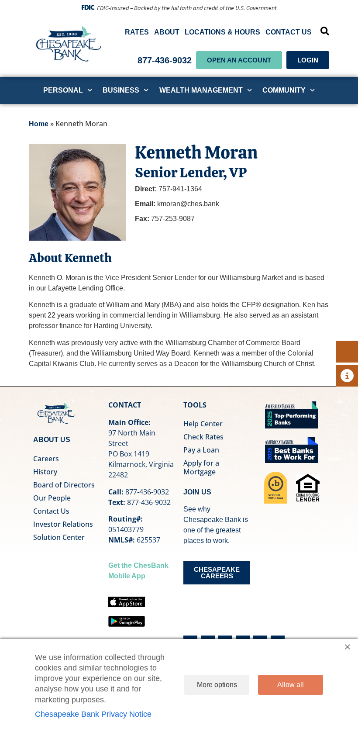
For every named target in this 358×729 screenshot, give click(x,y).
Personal (63, 90)
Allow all (290, 684)
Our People (52, 498)
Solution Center (59, 537)
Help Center (203, 423)
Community (284, 90)
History (45, 472)
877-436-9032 (165, 60)
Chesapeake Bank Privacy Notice (93, 714)
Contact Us (288, 32)
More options (217, 684)
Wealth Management (201, 90)
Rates (137, 32)
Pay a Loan (201, 450)
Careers (46, 458)
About (166, 32)
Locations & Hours (222, 32)
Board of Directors (64, 485)
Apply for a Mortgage (201, 467)
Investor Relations (63, 524)
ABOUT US (51, 439)
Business (121, 90)
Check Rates (203, 437)
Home (38, 124)
